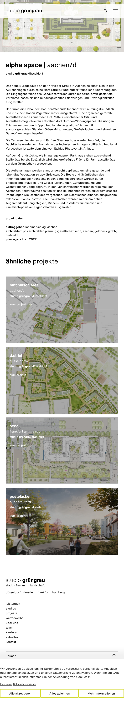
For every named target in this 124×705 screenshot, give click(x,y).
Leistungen (13, 603)
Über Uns (12, 623)
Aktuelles (12, 637)
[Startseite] (62, 582)
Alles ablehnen (59, 693)
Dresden (29, 592)
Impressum (6, 684)
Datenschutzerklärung (24, 684)
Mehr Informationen (101, 693)
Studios (11, 608)
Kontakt (11, 642)
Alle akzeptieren (20, 693)
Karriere (11, 632)
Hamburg (58, 592)
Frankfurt (43, 592)
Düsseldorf (13, 592)
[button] (105, 11)
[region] (62, 682)
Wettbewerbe (14, 618)
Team (9, 627)
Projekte (11, 613)
